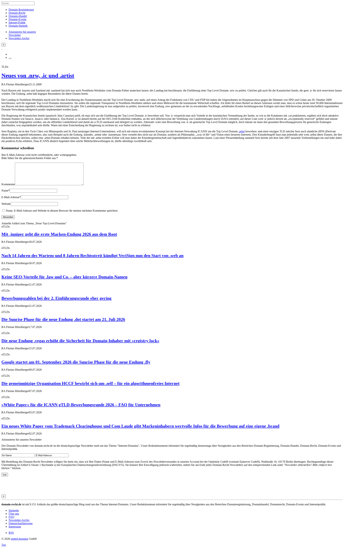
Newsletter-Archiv (19, 520)
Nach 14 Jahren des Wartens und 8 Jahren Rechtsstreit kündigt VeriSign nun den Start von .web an (92, 255)
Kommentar (8, 184)
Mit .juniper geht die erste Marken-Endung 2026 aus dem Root (59, 234)
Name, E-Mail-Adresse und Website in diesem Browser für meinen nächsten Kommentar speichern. (62, 210)
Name (5, 190)
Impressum (15, 526)
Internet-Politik (17, 22)
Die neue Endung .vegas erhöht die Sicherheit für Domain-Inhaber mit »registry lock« (80, 340)
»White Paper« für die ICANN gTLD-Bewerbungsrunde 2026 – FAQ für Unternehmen (80, 404)
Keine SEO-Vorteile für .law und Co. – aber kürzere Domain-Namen (64, 277)
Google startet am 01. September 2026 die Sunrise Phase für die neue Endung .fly (75, 362)
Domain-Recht (17, 12)
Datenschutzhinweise (21, 523)
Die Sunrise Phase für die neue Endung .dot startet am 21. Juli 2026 (63, 319)
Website (5, 203)
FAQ (11, 516)
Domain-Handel (18, 16)
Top (3, 544)
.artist (241, 131)
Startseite (14, 510)
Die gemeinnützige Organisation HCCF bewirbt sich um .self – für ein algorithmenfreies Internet (90, 383)
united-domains (19, 538)
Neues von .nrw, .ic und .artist (37, 75)
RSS (11, 532)
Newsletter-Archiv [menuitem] (19, 38)
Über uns (14, 513)
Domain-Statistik (18, 25)
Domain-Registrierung (21, 9)
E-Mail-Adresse (11, 197)
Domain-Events (17, 19)
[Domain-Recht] (1, 48)
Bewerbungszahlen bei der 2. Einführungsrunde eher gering (56, 298)
